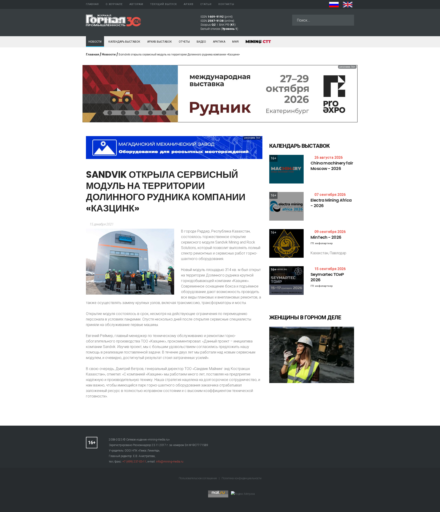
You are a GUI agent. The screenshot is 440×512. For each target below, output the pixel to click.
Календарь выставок (124, 41)
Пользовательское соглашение (198, 478)
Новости (95, 41)
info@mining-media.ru (169, 461)
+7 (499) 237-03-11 (134, 461)
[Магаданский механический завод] (174, 147)
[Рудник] (220, 93)
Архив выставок (159, 41)
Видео (201, 41)
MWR (235, 41)
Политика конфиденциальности (241, 478)
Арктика (219, 41)
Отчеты (184, 41)
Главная (92, 54)
